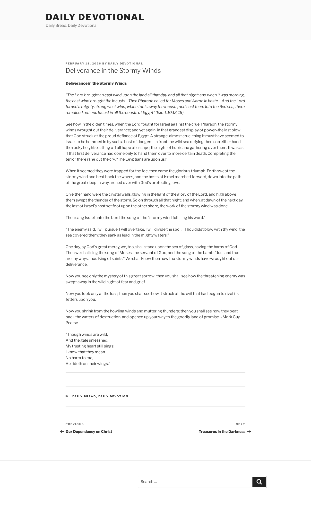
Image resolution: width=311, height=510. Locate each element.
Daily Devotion (113, 396)
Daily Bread (84, 396)
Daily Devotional (95, 17)
